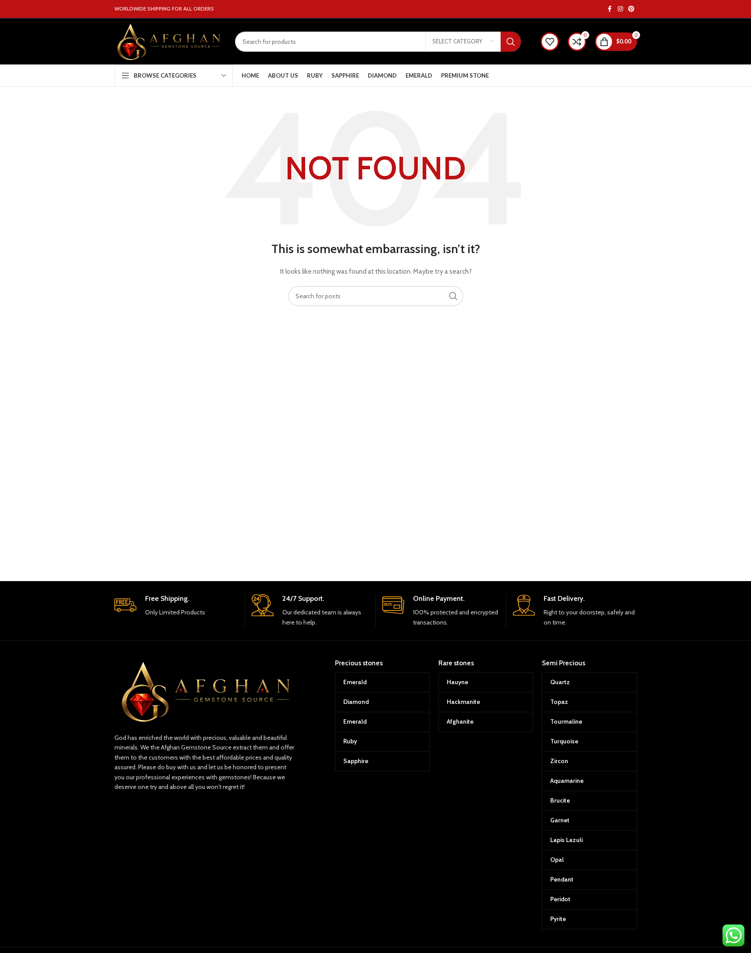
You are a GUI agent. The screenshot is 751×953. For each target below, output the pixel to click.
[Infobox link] (176, 605)
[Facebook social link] (610, 9)
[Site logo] (168, 41)
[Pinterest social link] (631, 9)
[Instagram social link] (620, 9)
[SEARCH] (511, 42)
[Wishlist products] (549, 41)
